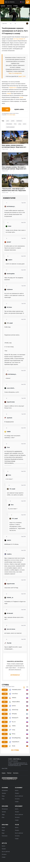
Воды (3, 833)
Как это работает (19, 796)
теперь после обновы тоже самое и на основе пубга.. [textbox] (16, 231)
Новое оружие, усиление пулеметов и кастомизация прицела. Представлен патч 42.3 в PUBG (14, 146)
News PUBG (4, 768)
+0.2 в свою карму (11, 114)
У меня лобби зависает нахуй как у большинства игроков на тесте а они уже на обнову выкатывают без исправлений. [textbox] (14, 213)
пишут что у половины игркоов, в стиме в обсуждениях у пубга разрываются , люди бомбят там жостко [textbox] (17, 526)
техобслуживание (10, 127)
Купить (16, 790)
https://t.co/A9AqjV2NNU (15, 73)
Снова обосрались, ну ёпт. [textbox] (11, 392)
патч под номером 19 (19, 38)
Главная (3, 5)
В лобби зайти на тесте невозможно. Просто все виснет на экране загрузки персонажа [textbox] (14, 248)
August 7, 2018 (21, 76)
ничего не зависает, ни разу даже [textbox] (15, 263)
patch (7, 120)
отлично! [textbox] (8, 378)
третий (21, 97)
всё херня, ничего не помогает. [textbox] (13, 633)
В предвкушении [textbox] (9, 421)
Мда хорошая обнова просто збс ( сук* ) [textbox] (14, 618)
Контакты (15, 773)
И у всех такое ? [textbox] (12, 508)
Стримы (15, 5)
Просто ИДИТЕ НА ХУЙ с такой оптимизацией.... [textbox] (13, 648)
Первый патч (12, 87)
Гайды (3, 796)
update (12, 120)
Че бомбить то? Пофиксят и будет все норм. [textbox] (15, 602)
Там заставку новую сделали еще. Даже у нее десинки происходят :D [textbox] (14, 312)
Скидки (16, 801)
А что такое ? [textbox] (9, 479)
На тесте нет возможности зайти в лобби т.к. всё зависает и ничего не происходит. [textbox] (14, 295)
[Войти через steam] (27, 2)
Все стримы (15, 750)
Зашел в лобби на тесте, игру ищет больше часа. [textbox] (14, 407)
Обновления (5, 790)
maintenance (19, 120)
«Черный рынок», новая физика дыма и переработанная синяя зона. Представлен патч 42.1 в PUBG (14, 189)
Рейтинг (9, 773)
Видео (3, 830)
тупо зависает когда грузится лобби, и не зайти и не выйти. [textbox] (15, 494)
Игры (3, 798)
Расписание (4, 835)
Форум (3, 827)
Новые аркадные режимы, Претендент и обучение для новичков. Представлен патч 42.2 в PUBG (14, 168)
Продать (17, 793)
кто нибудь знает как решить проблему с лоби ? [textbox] (12, 436)
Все (24, 687)
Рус (27, 687)
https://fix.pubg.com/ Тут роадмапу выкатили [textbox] (13, 278)
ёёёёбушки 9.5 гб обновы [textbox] (11, 544)
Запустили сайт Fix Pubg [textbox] (11, 587)
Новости (9, 5)
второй (9, 93)
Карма (3, 773)
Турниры (4, 793)
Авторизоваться (15, 675)
